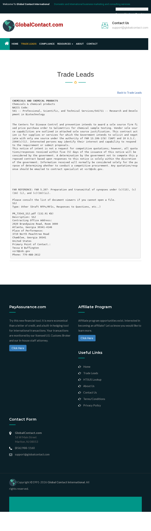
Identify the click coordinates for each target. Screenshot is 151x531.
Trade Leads (28, 43)
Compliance (47, 43)
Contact (92, 43)
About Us (88, 386)
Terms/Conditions (94, 399)
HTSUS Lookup (92, 379)
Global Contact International (66, 482)
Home (15, 43)
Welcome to (26, 4)
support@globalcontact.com (130, 27)
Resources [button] (64, 43)
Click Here (18, 348)
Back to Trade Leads (129, 92)
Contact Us (90, 392)
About (80, 43)
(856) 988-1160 (25, 448)
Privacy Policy (92, 405)
